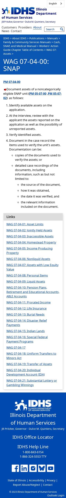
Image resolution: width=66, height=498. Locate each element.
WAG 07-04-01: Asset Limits (24, 224)
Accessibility (36, 480)
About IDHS (19, 38)
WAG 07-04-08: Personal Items (27, 275)
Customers (9, 27)
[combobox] (55, 3)
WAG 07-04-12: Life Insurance (26, 308)
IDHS (6, 38)
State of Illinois (17, 480)
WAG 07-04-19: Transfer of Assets (29, 364)
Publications (36, 38)
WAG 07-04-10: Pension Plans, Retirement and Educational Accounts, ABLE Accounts (32, 292)
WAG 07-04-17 (15, 348)
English (53, 3)
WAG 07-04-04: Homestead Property (31, 242)
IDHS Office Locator (33, 437)
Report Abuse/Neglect (26, 484)
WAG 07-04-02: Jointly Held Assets (29, 230)
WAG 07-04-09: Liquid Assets (25, 281)
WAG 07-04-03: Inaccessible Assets (30, 236)
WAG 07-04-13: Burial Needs (25, 314)
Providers (25, 27)
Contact (16, 31)
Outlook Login (55, 495)
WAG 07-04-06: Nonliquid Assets (28, 259)
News (5, 31)
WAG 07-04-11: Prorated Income (28, 302)
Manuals (52, 38)
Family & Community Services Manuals (27, 42)
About (37, 27)
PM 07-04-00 (11, 82)
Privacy (51, 480)
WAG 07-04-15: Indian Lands (25, 331)
